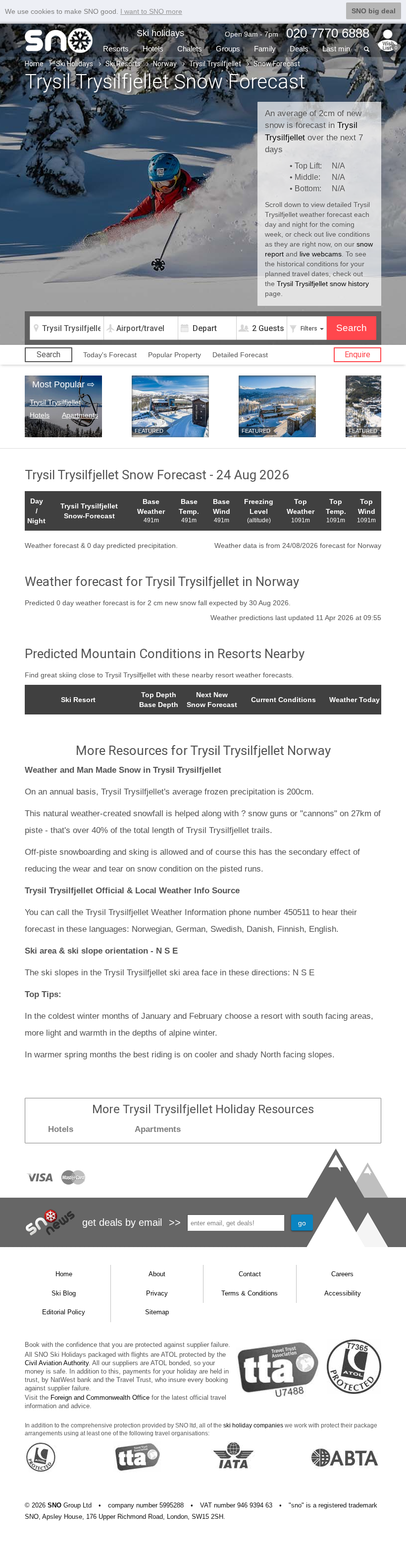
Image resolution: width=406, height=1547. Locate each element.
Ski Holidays (74, 64)
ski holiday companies (253, 1425)
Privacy (157, 1293)
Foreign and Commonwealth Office (100, 1397)
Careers (342, 1274)
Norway (165, 64)
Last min (336, 48)
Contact (250, 1274)
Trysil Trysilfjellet (215, 64)
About (157, 1274)
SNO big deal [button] (374, 11)
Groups (228, 48)
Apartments (80, 415)
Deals (299, 48)
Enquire (357, 354)
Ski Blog (63, 1293)
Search (48, 354)
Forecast (240, 355)
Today (110, 355)
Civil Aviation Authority (57, 1363)
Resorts (116, 48)
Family (265, 48)
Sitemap (157, 1312)
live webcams (321, 254)
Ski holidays (160, 33)
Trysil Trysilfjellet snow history (323, 284)
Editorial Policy (63, 1312)
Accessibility (342, 1293)
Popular (174, 355)
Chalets (189, 48)
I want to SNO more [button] (151, 11)
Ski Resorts (123, 64)
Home (34, 64)
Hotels (153, 48)
